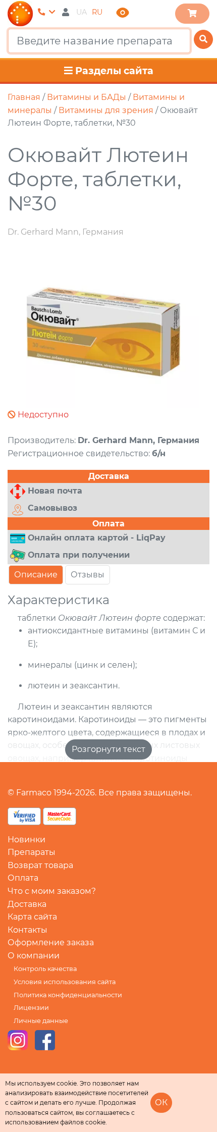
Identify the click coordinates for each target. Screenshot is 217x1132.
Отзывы (87, 574)
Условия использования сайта (65, 982)
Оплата (23, 878)
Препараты (32, 852)
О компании (34, 955)
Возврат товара (40, 865)
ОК (161, 1102)
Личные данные (41, 1021)
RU (97, 12)
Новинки (26, 839)
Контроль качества (45, 969)
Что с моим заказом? (52, 891)
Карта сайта (32, 917)
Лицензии (31, 1007)
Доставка (27, 904)
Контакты (27, 930)
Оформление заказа (51, 942)
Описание (36, 574)
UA (81, 12)
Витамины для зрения (106, 110)
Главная (24, 97)
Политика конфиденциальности (68, 995)
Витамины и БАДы (86, 97)
